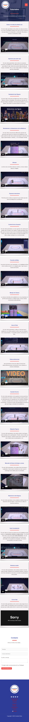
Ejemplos (14, 704)
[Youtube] (15, 696)
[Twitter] (17, 696)
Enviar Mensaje (6, 668)
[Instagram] (13, 696)
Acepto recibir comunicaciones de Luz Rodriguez (13, 665)
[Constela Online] (5, 5)
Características (14, 699)
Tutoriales (14, 705)
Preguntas (14, 700)
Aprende (14, 708)
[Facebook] (11, 696)
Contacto (15, 702)
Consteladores (14, 707)
